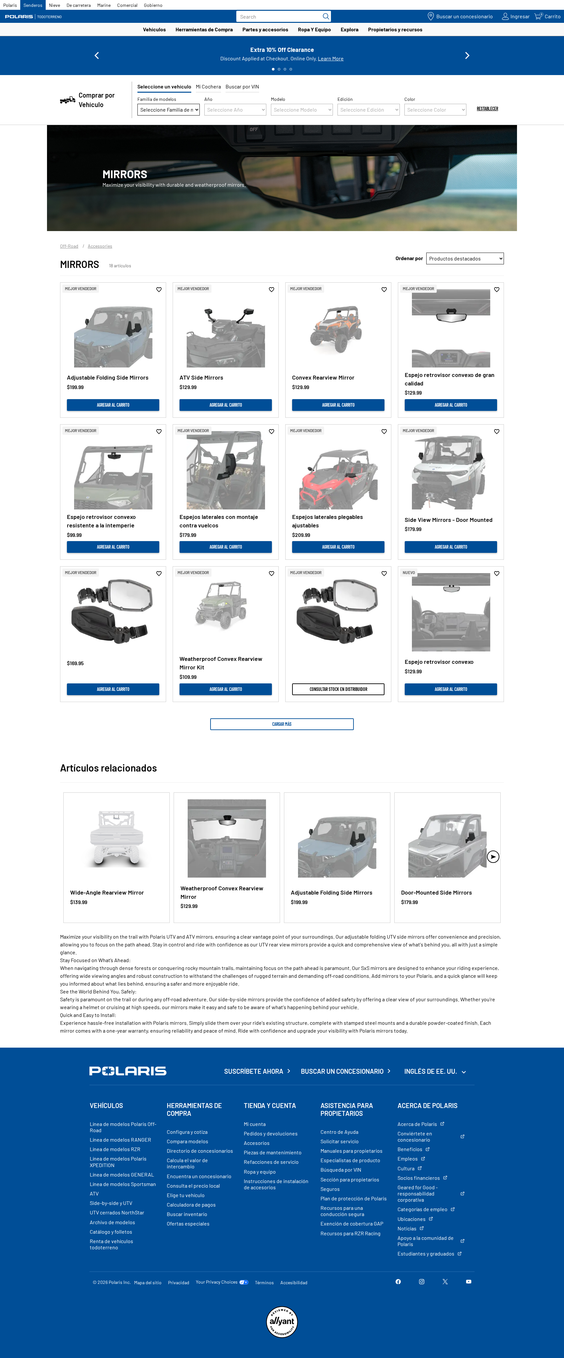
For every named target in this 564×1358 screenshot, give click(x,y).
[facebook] (398, 1282)
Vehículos (154, 29)
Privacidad (178, 1282)
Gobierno (153, 5)
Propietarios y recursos (395, 29)
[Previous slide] (96, 55)
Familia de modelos (156, 99)
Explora (349, 29)
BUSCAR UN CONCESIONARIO (342, 1071)
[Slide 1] (273, 69)
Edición (345, 99)
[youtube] (468, 1282)
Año (208, 99)
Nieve (54, 5)
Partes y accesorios (265, 29)
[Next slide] (467, 55)
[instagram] (421, 1282)
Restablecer (487, 108)
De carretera (79, 5)
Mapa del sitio (148, 1282)
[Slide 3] (285, 69)
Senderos (33, 5)
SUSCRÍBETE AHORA (253, 1071)
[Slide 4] (291, 69)
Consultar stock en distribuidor (338, 689)
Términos (264, 1282)
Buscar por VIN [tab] (242, 86)
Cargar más (281, 724)
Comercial (127, 5)
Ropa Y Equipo (314, 29)
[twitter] (445, 1282)
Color (409, 99)
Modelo (278, 99)
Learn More (331, 58)
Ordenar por (409, 258)
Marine (104, 5)
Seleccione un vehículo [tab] (164, 86)
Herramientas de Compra (204, 29)
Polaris (10, 5)
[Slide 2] (279, 69)
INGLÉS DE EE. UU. (431, 1071)
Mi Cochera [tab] (208, 86)
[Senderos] (34, 16)
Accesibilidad (293, 1282)
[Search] (324, 16)
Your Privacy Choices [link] (217, 1282)
